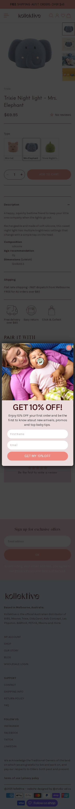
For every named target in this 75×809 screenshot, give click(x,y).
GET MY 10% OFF (37, 456)
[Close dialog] (68, 347)
